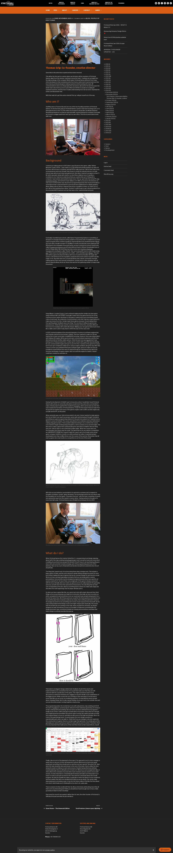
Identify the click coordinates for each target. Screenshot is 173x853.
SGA (58, 432)
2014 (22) (108, 88)
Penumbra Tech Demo (55, 430)
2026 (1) (107, 64)
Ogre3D (88, 340)
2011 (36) (108, 122)
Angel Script (71, 560)
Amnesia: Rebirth (72, 3)
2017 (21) (108, 82)
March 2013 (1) (110, 114)
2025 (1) (107, 66)
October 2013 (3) (111, 100)
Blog (88, 18)
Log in (105, 162)
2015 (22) (108, 86)
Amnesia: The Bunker (61, 3)
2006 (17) (108, 132)
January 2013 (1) (110, 118)
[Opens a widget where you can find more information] (165, 850)
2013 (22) (108, 90)
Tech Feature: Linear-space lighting (117, 96)
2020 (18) (108, 76)
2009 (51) (108, 126)
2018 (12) (108, 80)
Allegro (91, 253)
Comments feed (109, 170)
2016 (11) (107, 84)
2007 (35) (108, 130)
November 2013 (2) (112, 94)
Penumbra (121, 3)
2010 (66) (108, 124)
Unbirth (71, 334)
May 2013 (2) (110, 110)
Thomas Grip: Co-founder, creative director (119, 98)
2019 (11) (107, 78)
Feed (55, 10)
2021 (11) (107, 74)
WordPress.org (108, 174)
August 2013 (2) (111, 104)
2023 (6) (107, 70)
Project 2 (62, 313)
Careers (75, 10)
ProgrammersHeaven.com (58, 247)
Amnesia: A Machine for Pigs (94, 3)
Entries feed (107, 166)
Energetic (77, 406)
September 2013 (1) (112, 102)
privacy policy (50, 850)
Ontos (50, 3)
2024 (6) (107, 68)
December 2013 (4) (112, 92)
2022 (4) (107, 72)
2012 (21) (108, 120)
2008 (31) (108, 128)
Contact (87, 10)
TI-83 (72, 167)
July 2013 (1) (109, 106)
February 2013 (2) (111, 116)
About (64, 10)
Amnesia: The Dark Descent (109, 3)
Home (48, 10)
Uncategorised (109, 150)
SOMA (55, 708)
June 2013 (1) (110, 108)
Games (97, 10)
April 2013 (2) (110, 112)
